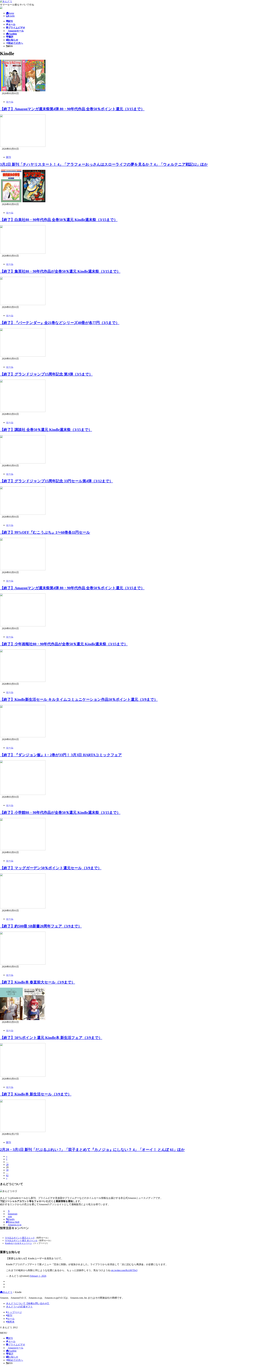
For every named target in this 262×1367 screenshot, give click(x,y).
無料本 (11, 1322)
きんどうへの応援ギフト (19, 1306)
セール (9, 101)
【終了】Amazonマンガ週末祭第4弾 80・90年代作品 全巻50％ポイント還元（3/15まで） (72, 109)
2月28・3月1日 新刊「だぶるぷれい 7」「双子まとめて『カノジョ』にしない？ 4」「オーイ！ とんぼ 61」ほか (92, 1150)
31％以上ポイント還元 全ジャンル (21, 1240)
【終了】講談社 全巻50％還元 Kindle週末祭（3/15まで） (46, 430)
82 (7, 1175)
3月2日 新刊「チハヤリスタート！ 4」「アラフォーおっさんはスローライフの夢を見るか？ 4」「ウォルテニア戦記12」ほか (104, 164)
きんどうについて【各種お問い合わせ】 (28, 1303)
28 (7, 1164)
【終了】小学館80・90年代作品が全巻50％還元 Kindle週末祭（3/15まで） (60, 812)
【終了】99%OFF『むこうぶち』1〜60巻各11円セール (45, 532)
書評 (10, 1353)
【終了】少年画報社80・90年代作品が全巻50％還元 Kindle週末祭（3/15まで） (64, 644)
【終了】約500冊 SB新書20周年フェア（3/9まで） (41, 926)
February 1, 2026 (38, 1276)
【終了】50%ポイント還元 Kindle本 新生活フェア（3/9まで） (51, 1038)
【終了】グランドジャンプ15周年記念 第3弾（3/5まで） (46, 374)
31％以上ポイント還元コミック (20, 1238)
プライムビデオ (16, 1344)
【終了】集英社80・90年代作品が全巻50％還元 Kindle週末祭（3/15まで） (60, 271)
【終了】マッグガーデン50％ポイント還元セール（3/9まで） (50, 868)
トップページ (14, 1312)
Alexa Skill (13, 1222)
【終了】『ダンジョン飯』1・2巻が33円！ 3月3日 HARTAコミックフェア (61, 755)
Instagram (12, 1213)
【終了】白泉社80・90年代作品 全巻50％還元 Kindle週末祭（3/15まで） (59, 220)
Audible (13, 1351)
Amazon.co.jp (14, 1224)
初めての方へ (15, 1360)
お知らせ (13, 1357)
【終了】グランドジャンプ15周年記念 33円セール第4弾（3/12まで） (56, 481)
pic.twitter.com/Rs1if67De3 (124, 1270)
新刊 (8, 157)
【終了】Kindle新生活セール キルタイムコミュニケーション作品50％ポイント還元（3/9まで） (79, 699)
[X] (7, 1284)
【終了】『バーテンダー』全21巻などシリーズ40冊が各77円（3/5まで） (59, 323)
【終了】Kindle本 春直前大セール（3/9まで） (37, 982)
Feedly (11, 1219)
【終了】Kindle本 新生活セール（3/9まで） (35, 1094)
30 (7, 1170)
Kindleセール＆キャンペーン (18, 1243)
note (10, 1216)
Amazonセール (15, 1347)
